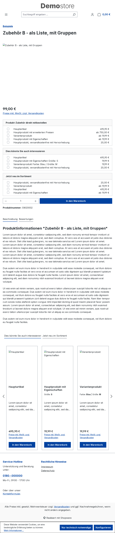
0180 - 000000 (12, 475)
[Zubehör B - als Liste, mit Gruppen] (57, 74)
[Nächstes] (111, 396)
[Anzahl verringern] (6, 201)
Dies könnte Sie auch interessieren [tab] (22, 335)
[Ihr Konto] (92, 14)
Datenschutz (48, 470)
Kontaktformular (11, 493)
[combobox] (46, 14)
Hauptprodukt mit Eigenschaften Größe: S (35, 160)
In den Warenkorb (76, 201)
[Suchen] (74, 14)
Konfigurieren (103, 527)
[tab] (10, 219)
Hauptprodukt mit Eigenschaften (30, 139)
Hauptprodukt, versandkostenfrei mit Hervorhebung (41, 142)
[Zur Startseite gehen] (57, 5)
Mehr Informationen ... (14, 530)
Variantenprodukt (22, 135)
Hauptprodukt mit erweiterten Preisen (33, 132)
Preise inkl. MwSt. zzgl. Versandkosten (23, 113)
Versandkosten (62, 506)
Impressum (47, 466)
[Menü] (6, 14)
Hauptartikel (20, 129)
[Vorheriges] (3, 396)
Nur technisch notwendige (76, 527)
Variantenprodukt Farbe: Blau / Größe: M (35, 164)
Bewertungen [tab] (26, 219)
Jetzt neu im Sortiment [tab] (54, 335)
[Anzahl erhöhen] (36, 201)
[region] (57, 74)
